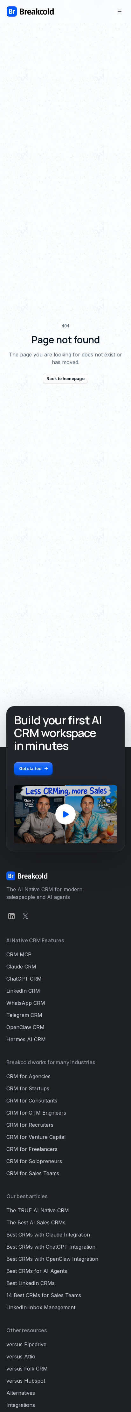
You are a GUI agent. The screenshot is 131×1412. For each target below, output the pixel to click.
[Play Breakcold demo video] (65, 814)
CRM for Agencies (28, 1076)
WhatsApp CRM (25, 1003)
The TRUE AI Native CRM (37, 1210)
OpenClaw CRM (25, 1027)
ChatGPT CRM (24, 978)
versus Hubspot (25, 1381)
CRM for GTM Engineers (36, 1112)
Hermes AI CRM (26, 1039)
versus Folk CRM (27, 1368)
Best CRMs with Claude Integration (48, 1234)
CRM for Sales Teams (32, 1173)
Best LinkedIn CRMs (30, 1283)
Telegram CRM (24, 1015)
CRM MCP (18, 954)
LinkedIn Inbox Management (40, 1307)
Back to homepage (65, 378)
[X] (25, 916)
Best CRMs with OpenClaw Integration (52, 1259)
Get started (30, 768)
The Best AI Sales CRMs (36, 1222)
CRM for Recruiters (29, 1125)
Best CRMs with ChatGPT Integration (50, 1247)
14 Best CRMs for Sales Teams (43, 1295)
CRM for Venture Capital (36, 1137)
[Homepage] (30, 11)
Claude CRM (21, 966)
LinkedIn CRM (23, 991)
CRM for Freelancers (32, 1149)
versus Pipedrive (26, 1344)
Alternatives (20, 1393)
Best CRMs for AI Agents (36, 1271)
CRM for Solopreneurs (34, 1161)
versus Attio (20, 1356)
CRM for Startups (27, 1088)
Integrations (20, 1405)
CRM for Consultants (31, 1100)
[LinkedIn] (11, 916)
